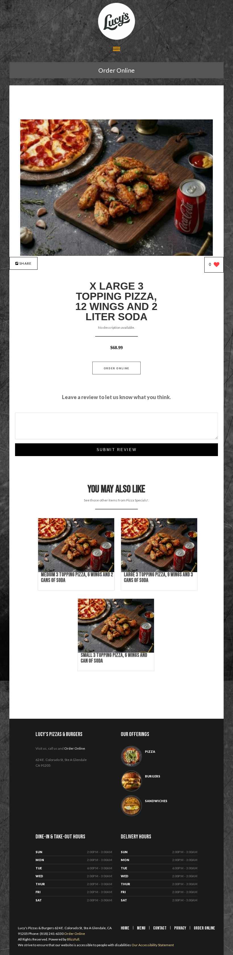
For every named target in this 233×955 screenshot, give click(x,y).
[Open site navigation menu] (116, 49)
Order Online (116, 70)
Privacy (180, 928)
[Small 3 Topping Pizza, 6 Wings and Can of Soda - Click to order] (116, 651)
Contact (160, 928)
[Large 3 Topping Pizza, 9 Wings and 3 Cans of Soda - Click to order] (159, 571)
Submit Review (117, 450)
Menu (141, 928)
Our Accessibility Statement (152, 945)
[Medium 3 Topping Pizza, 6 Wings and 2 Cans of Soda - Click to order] (76, 571)
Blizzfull (73, 939)
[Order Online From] (116, 254)
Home (125, 928)
